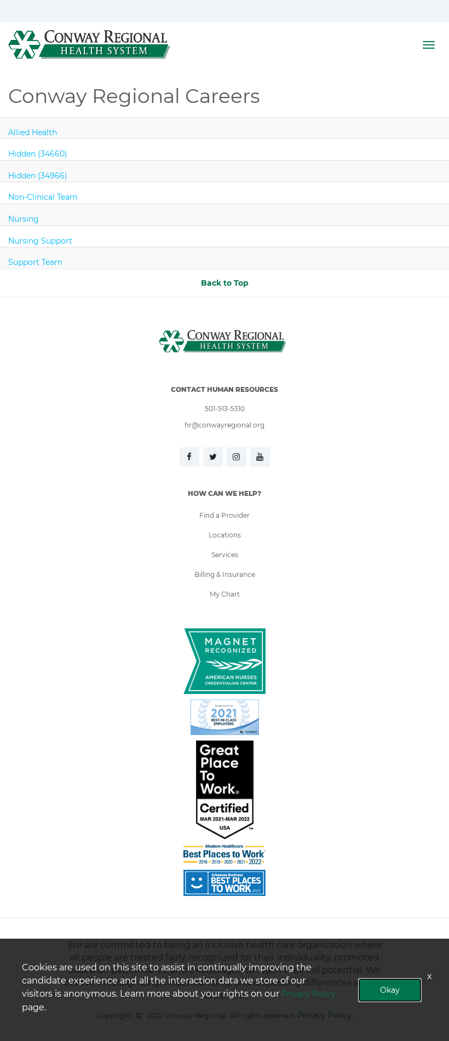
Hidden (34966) (37, 175)
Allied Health (32, 132)
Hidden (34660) (37, 153)
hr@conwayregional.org (224, 424)
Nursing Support (40, 240)
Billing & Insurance (224, 574)
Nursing (23, 218)
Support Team (35, 262)
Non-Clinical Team (43, 197)
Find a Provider (224, 515)
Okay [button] (390, 990)
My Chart (225, 593)
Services (224, 554)
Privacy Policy (308, 993)
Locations (225, 534)
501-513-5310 (225, 408)
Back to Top (225, 282)
